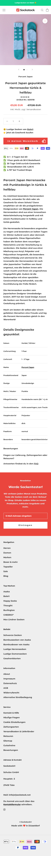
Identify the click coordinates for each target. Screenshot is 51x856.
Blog (5, 576)
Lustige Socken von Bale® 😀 (25, 3)
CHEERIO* (8, 615)
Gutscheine (9, 745)
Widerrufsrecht (11, 692)
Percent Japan (30, 209)
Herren (7, 548)
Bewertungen (10, 750)
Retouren (8, 736)
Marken (7, 557)
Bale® (30, 129)
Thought (7, 605)
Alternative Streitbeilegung (17, 697)
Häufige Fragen (11, 717)
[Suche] (42, 10)
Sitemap (7, 741)
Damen (7, 552)
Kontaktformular (12, 804)
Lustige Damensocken (15, 654)
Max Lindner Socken (14, 619)
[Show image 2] (27, 69)
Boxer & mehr (10, 562)
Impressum (9, 678)
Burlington (9, 610)
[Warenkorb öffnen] (47, 10)
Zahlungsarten (11, 727)
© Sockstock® (25, 822)
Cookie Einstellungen (14, 722)
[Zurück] (18, 69)
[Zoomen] (44, 20)
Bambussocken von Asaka (17, 640)
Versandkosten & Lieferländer (18, 731)
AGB (5, 688)
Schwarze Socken (12, 635)
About (6, 674)
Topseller (8, 566)
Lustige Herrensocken (14, 649)
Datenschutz (10, 683)
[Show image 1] (24, 69)
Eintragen (25, 525)
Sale (5, 571)
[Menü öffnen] (4, 10)
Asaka (6, 591)
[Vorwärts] (32, 69)
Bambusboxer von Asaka (16, 644)
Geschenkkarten (12, 658)
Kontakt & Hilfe (11, 713)
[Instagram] (4, 809)
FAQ (36, 463)
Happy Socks (10, 601)
